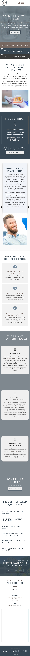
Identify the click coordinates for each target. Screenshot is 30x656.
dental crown (14, 451)
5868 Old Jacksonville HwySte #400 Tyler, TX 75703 (15, 598)
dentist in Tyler (10, 358)
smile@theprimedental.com (15, 606)
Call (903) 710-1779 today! (15, 153)
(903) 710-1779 (15, 592)
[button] (26, 3)
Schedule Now (15, 32)
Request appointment (15, 488)
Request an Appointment (15, 570)
